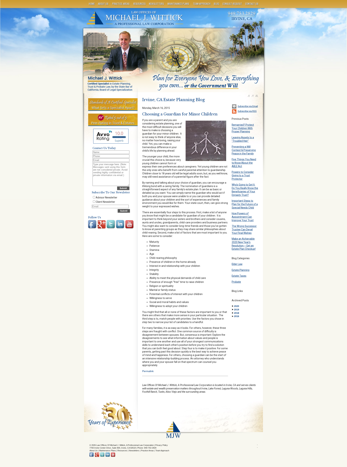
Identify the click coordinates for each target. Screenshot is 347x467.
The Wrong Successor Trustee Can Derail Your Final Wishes (244, 229)
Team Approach (162, 450)
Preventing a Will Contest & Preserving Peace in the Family (244, 150)
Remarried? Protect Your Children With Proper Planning (243, 128)
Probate (236, 281)
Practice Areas (147, 450)
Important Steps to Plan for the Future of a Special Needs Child (245, 204)
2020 (236, 306)
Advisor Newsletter (106, 197)
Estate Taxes (239, 275)
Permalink (148, 371)
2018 (236, 313)
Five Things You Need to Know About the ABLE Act (244, 162)
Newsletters (134, 450)
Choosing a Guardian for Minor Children (179, 114)
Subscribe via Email (248, 106)
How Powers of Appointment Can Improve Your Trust (243, 217)
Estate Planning (240, 270)
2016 (236, 316)
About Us (93, 450)
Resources (122, 450)
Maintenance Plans (107, 450)
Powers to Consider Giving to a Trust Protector (243, 175)
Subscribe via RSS (247, 111)
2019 (236, 309)
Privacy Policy (161, 445)
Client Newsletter (105, 201)
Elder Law (237, 264)
